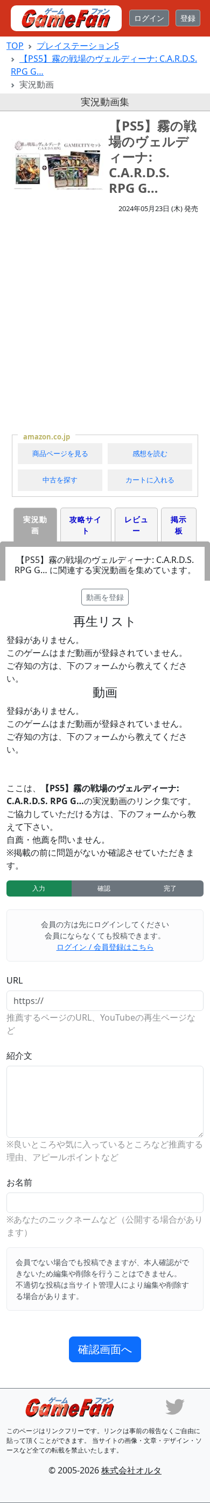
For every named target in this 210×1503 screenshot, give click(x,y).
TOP (15, 46)
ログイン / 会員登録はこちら (105, 947)
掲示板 (179, 525)
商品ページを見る (60, 453)
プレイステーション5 (78, 46)
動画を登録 (105, 597)
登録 (187, 18)
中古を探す (60, 480)
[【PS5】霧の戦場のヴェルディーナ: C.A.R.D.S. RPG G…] (57, 165)
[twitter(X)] (175, 1406)
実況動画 (35, 525)
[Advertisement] (105, 323)
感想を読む (149, 453)
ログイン (149, 18)
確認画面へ (105, 1349)
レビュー (136, 525)
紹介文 (19, 1055)
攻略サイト (85, 525)
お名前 (19, 1182)
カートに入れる (149, 480)
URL (14, 980)
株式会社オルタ (131, 1470)
